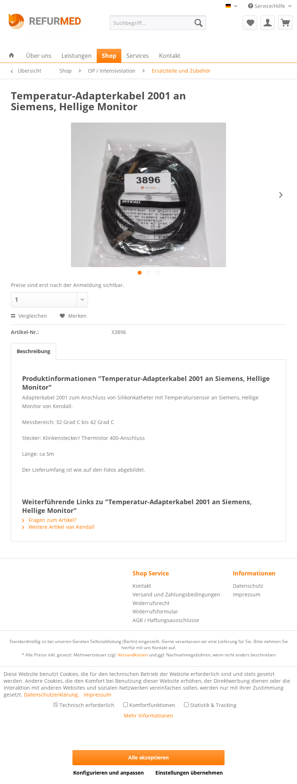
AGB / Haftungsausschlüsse (166, 620)
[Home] (12, 56)
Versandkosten (133, 655)
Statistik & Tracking (213, 705)
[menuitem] (158, 23)
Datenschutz (248, 585)
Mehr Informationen (148, 715)
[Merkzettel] (250, 23)
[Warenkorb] (285, 23)
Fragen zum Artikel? (51, 520)
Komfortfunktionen (151, 705)
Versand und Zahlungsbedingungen (176, 594)
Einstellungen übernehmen (189, 772)
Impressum (246, 594)
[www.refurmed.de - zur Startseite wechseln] (45, 23)
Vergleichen (32, 315)
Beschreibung (33, 351)
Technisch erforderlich (86, 705)
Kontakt (142, 585)
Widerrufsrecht (151, 603)
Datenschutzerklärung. (52, 694)
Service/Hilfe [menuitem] (269, 6)
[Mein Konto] (267, 23)
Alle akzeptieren (148, 757)
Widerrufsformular (155, 611)
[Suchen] (198, 23)
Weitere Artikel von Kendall (61, 526)
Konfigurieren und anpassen (108, 772)
